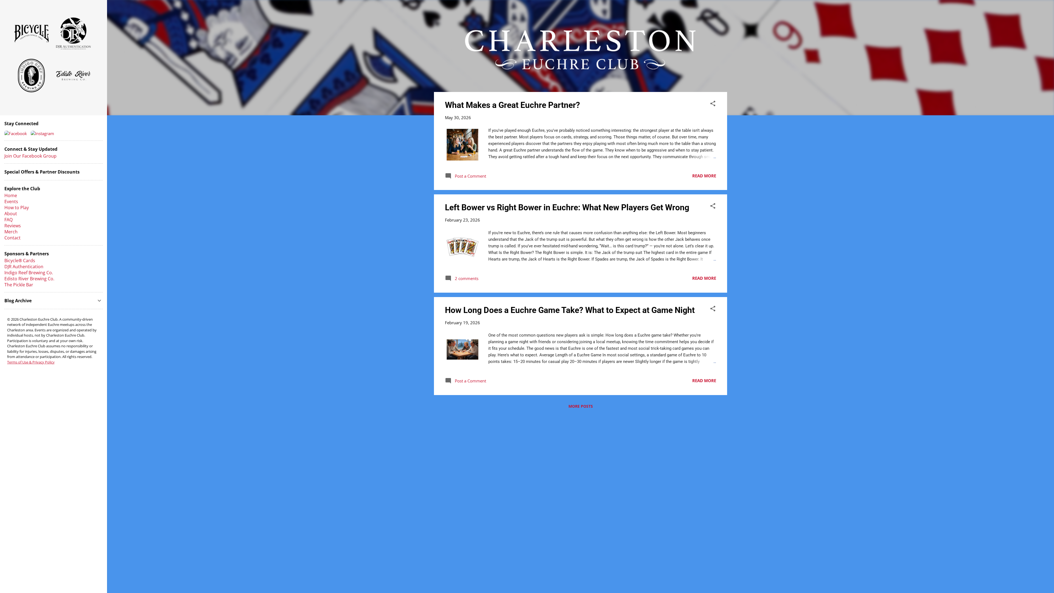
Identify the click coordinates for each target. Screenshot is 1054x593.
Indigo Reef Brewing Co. (28, 273)
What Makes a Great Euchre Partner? (512, 105)
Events (11, 201)
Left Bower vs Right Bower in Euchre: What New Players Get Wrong (567, 207)
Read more (704, 175)
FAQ (8, 220)
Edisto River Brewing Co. (29, 279)
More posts (580, 406)
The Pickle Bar (18, 285)
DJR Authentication (23, 267)
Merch (11, 232)
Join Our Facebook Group (30, 156)
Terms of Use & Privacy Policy (31, 362)
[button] (713, 104)
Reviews (12, 226)
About (10, 214)
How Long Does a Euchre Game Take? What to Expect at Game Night (570, 310)
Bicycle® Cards (19, 261)
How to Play (16, 208)
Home (10, 195)
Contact (12, 238)
